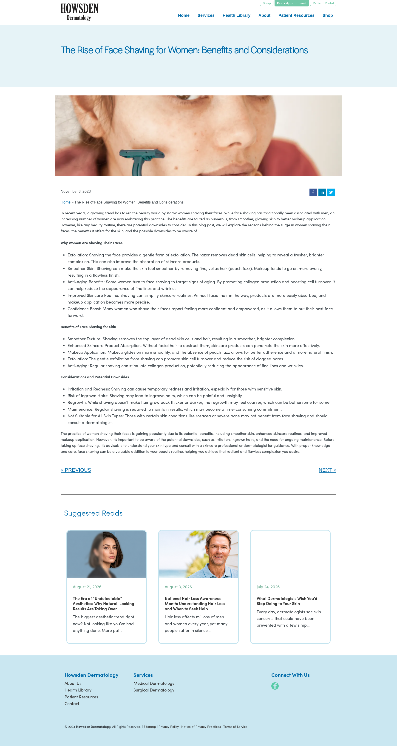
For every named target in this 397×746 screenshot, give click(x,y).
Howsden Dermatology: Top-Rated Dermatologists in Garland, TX (80, 12)
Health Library (78, 690)
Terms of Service (235, 726)
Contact (72, 703)
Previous (78, 470)
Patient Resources (81, 697)
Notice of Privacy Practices (201, 726)
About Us (73, 683)
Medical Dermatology (153, 683)
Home (66, 202)
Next (325, 470)
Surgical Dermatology (153, 690)
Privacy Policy (169, 726)
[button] (313, 192)
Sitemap (150, 726)
